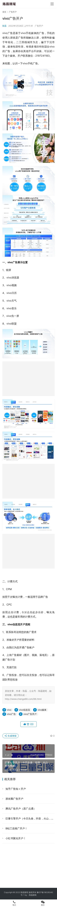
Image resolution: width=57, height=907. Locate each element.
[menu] (52, 4)
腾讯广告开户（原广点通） (20, 808)
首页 (4, 12)
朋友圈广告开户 (14, 798)
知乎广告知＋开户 (15, 788)
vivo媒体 (42, 709)
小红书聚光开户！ (15, 838)
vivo (9, 709)
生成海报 (11, 735)
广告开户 (39, 26)
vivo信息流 (24, 709)
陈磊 (4, 26)
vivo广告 (11, 714)
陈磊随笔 (33, 895)
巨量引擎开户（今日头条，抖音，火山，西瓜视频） (30, 818)
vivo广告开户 (30, 714)
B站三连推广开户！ (16, 828)
